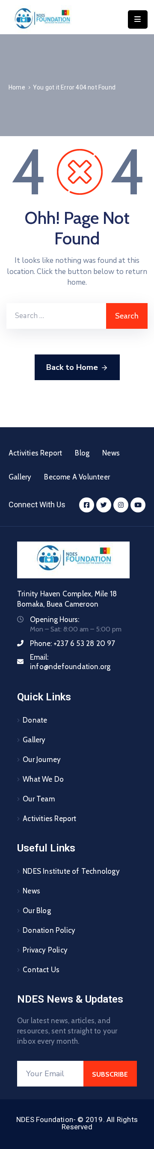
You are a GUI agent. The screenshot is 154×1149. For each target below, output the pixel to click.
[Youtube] (137, 504)
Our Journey (42, 759)
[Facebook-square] (86, 504)
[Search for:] (56, 316)
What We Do (43, 779)
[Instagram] (120, 504)
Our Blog (37, 910)
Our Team (39, 799)
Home (17, 87)
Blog (82, 453)
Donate (35, 720)
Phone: (73, 643)
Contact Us (41, 969)
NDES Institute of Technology (71, 871)
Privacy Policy (45, 950)
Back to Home (72, 367)
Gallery (20, 477)
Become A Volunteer (77, 477)
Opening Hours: (54, 619)
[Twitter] (103, 504)
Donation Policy (49, 930)
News (111, 453)
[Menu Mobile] (138, 19)
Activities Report (35, 453)
